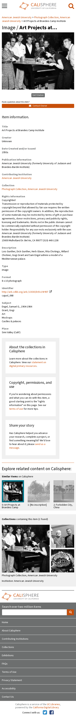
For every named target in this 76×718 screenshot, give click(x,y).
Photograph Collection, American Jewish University (29, 189)
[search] (71, 6)
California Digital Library (46, 707)
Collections (8, 647)
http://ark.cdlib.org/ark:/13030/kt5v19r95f (25, 292)
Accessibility (9, 688)
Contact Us (8, 697)
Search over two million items (21, 606)
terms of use (16, 409)
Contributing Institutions (15, 639)
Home (5, 622)
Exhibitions (8, 655)
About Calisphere (11, 631)
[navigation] (4, 6)
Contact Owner (39, 105)
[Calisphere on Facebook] (51, 712)
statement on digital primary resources (27, 364)
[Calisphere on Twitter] (45, 712)
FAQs (5, 664)
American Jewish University (17, 17)
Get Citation (38, 95)
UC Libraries (53, 704)
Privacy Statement (12, 680)
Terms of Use (9, 672)
